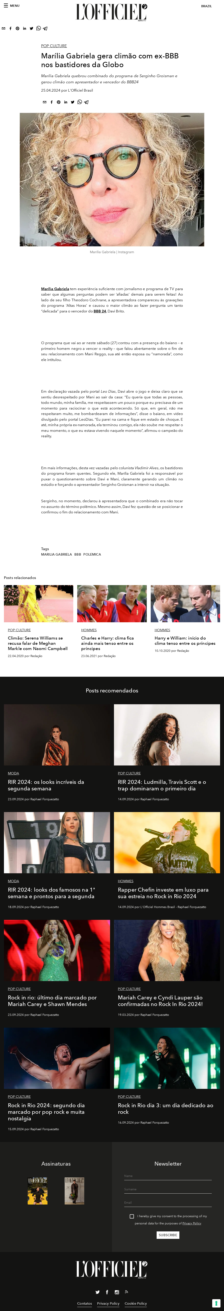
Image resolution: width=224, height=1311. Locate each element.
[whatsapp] (38, 29)
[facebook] (10, 29)
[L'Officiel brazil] (112, 12)
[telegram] (45, 29)
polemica (92, 554)
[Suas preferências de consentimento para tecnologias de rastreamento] (216, 1303)
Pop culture (54, 46)
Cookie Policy (136, 1303)
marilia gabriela (56, 554)
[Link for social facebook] (107, 1293)
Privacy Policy (191, 1223)
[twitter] (31, 29)
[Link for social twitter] (97, 1293)
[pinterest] (17, 29)
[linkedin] (24, 29)
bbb (77, 554)
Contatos (84, 1303)
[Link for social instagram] (117, 1293)
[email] (3, 29)
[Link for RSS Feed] (126, 1292)
